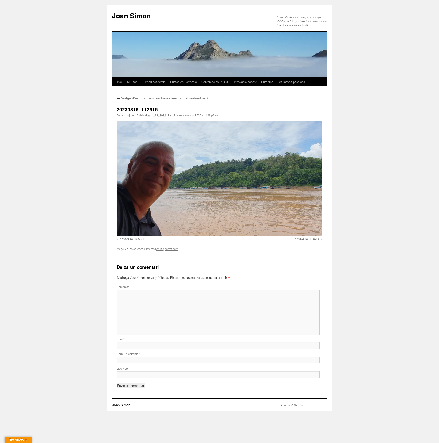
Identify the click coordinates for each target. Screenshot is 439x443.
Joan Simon (131, 15)
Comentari (124, 287)
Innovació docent (245, 82)
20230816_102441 (132, 239)
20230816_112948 (307, 239)
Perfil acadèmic (155, 82)
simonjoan (128, 115)
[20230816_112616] (219, 178)
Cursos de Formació (183, 82)
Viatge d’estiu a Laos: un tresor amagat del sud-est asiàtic (164, 98)
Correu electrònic (128, 354)
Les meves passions (291, 82)
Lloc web (122, 368)
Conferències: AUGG (215, 82)
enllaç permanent (167, 249)
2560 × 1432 (203, 115)
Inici (120, 82)
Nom (120, 339)
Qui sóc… (133, 82)
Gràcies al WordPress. (293, 405)
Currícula (267, 82)
